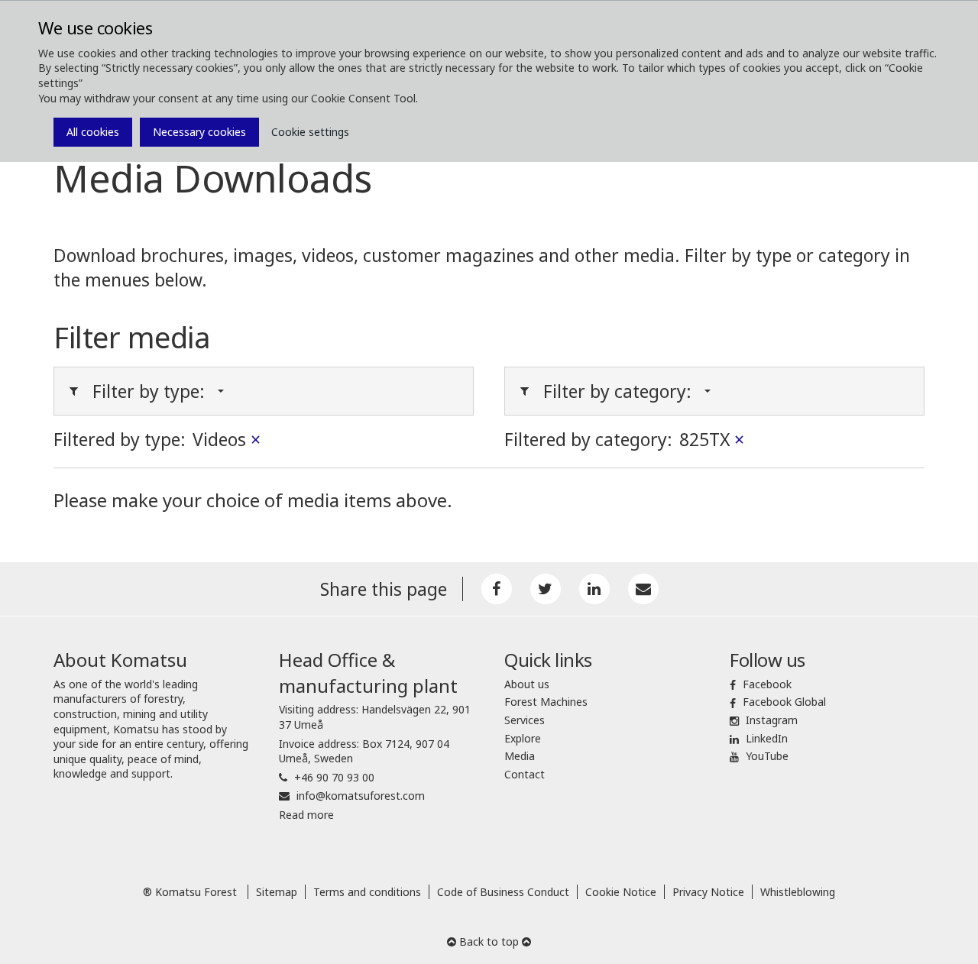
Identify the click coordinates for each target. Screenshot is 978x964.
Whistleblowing (797, 892)
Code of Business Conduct (503, 892)
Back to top (489, 941)
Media (519, 756)
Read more (306, 814)
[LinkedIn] (594, 589)
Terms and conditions (367, 892)
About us (526, 684)
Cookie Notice (620, 892)
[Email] (643, 589)
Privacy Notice (708, 892)
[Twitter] (545, 589)
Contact (524, 774)
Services (524, 720)
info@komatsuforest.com (360, 795)
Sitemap (276, 892)
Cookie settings (310, 132)
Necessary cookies (199, 132)
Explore (522, 738)
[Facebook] (496, 589)
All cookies (92, 132)
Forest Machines (546, 701)
